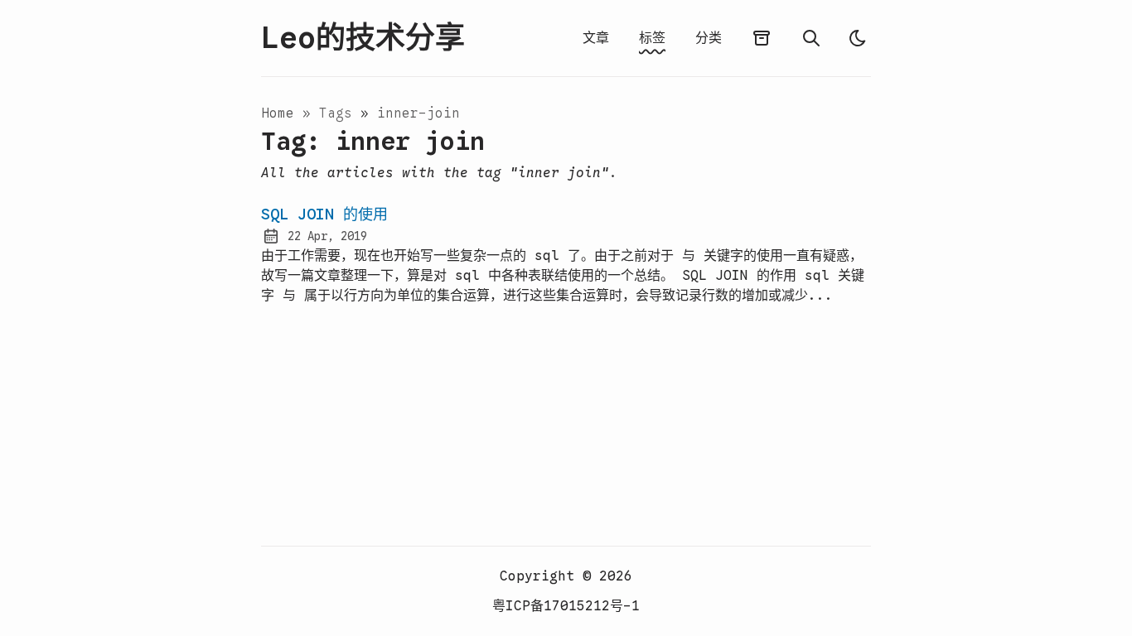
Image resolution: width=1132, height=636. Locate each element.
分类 (708, 38)
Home (277, 113)
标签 (652, 38)
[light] (857, 38)
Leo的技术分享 (363, 38)
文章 (596, 38)
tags (339, 113)
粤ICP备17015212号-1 (566, 606)
